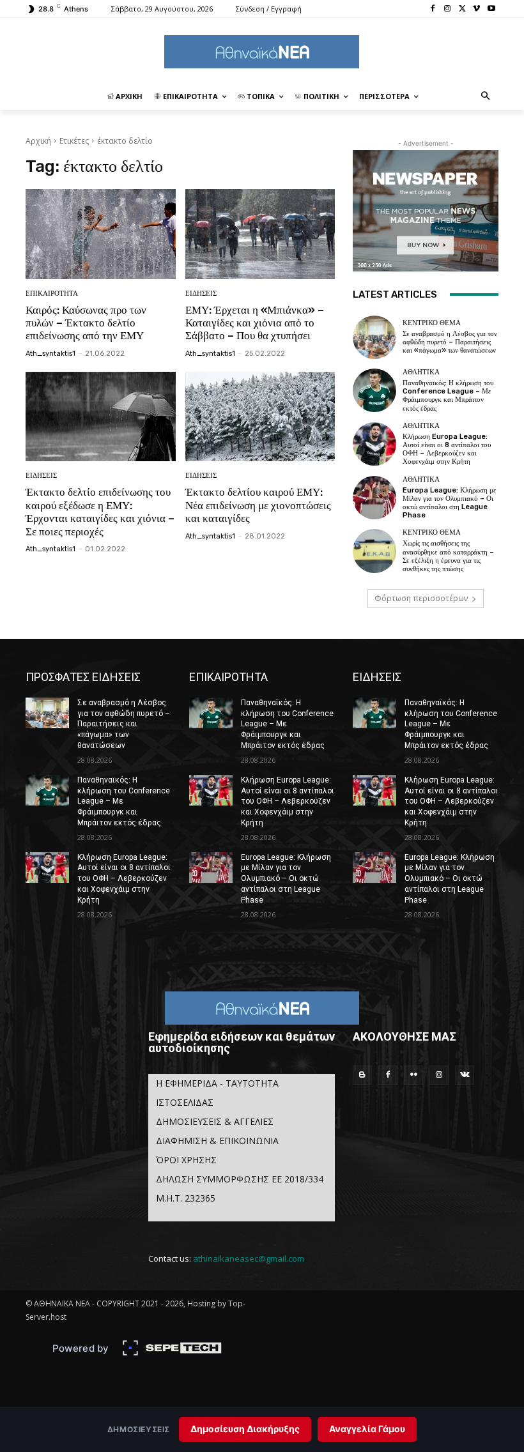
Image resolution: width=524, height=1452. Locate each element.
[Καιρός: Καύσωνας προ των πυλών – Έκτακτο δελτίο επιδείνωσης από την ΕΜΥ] (101, 234)
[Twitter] (462, 9)
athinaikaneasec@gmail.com (248, 1258)
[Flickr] (413, 1075)
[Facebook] (433, 9)
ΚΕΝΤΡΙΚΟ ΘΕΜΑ (432, 322)
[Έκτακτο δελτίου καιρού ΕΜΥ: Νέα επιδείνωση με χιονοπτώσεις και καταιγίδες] (260, 417)
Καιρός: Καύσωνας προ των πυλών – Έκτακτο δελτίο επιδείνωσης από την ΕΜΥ (86, 322)
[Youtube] (491, 9)
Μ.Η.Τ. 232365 (185, 1198)
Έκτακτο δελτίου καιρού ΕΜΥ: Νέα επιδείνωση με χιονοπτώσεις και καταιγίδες (258, 504)
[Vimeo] (476, 9)
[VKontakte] (464, 1075)
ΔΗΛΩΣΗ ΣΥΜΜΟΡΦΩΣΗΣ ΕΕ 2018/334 (239, 1179)
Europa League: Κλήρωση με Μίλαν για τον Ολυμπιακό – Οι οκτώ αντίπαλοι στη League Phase (450, 503)
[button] (486, 97)
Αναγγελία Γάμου (367, 1428)
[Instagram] (447, 9)
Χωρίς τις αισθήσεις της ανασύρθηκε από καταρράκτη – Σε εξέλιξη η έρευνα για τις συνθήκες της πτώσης (448, 556)
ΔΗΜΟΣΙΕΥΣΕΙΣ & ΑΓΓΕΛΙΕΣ (215, 1121)
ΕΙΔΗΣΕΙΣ (201, 293)
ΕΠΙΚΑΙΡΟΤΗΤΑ (52, 293)
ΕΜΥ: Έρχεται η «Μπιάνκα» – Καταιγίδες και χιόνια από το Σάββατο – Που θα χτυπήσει (254, 322)
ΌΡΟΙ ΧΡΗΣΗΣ (186, 1160)
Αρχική (38, 140)
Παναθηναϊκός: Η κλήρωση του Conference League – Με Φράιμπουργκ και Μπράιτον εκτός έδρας (448, 396)
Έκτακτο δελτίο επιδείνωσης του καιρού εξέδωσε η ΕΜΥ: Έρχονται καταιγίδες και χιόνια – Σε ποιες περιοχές (100, 511)
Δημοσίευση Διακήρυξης (245, 1428)
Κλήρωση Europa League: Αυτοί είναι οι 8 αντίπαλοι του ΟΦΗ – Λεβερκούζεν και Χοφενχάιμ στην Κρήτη (447, 449)
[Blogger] (362, 1075)
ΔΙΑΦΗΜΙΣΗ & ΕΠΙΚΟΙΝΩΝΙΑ (217, 1141)
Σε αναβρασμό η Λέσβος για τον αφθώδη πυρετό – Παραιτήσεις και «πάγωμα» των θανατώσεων (450, 342)
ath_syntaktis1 (50, 353)
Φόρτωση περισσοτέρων (421, 598)
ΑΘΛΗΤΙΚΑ (421, 372)
